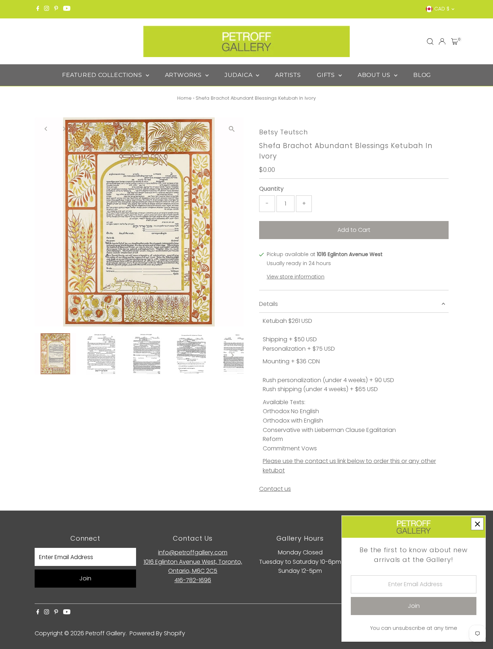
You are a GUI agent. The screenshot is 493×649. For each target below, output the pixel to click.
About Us (375, 75)
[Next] (64, 129)
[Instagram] (46, 9)
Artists (288, 75)
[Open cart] (454, 41)
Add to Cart (353, 230)
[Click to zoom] (232, 129)
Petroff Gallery (106, 633)
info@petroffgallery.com (192, 552)
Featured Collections (103, 75)
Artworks (184, 75)
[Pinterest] (56, 9)
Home (184, 98)
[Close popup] (477, 524)
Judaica (239, 75)
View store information (295, 276)
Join (85, 578)
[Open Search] (430, 41)
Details (268, 304)
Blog (422, 75)
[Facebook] (38, 9)
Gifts (327, 75)
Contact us (275, 489)
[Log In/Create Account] (442, 41)
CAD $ (441, 8)
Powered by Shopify (157, 633)
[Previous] (46, 129)
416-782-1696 (192, 580)
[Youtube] (66, 9)
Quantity (271, 189)
